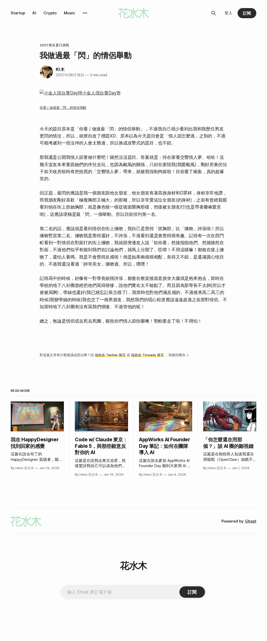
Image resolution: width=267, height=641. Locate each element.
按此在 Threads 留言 (147, 355)
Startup (18, 12)
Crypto (50, 12)
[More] (85, 13)
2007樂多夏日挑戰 (54, 45)
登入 (228, 12)
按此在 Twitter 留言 (110, 355)
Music (69, 12)
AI (34, 12)
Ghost (250, 521)
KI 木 (60, 69)
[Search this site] (213, 13)
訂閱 (247, 13)
